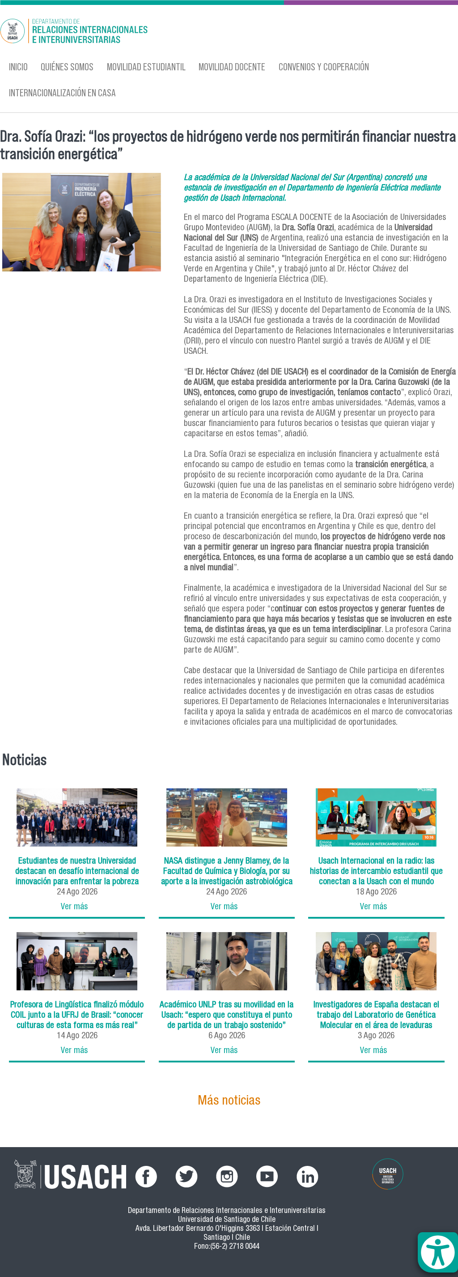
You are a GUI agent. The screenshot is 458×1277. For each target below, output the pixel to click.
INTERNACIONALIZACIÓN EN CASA (62, 92)
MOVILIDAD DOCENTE (232, 66)
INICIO (18, 66)
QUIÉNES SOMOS (67, 66)
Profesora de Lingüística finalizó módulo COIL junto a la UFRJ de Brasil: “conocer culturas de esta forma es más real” (77, 1015)
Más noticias (229, 1101)
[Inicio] (149, 32)
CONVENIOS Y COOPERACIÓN (324, 66)
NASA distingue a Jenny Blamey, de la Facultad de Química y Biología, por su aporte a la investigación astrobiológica (227, 871)
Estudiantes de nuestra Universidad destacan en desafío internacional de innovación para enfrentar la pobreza (77, 871)
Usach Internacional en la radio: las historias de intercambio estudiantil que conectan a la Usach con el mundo (376, 871)
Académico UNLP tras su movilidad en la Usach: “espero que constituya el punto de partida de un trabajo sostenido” (226, 1015)
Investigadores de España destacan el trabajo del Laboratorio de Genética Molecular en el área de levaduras (376, 1015)
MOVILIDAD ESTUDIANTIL (146, 66)
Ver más (74, 907)
